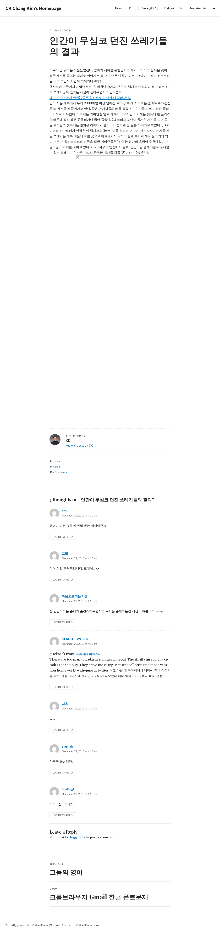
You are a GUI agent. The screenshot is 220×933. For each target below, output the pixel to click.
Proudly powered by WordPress (27, 925)
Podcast (169, 8)
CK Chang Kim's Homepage (33, 8)
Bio (182, 8)
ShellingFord (71, 789)
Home (119, 8)
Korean (57, 461)
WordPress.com (88, 925)
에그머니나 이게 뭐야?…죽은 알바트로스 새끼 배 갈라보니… (90, 98)
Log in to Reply (62, 536)
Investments (198, 8)
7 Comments (60, 472)
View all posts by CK (79, 445)
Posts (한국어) (149, 8)
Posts (132, 8)
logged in (77, 837)
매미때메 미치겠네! (89, 654)
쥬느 (65, 511)
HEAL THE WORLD (75, 639)
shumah (67, 746)
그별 (65, 553)
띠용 (65, 704)
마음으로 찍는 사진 (75, 596)
